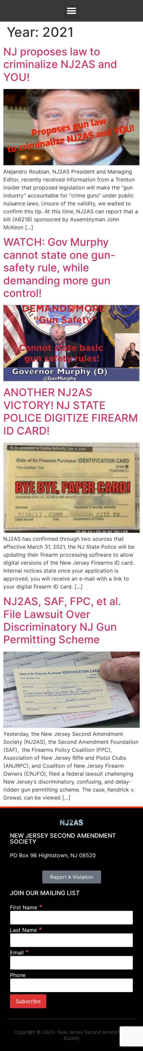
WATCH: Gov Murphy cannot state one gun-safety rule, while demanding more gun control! (59, 268)
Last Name (26, 930)
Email (19, 952)
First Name (26, 907)
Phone (18, 975)
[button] (71, 10)
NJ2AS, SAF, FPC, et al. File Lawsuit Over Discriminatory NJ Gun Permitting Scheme (62, 620)
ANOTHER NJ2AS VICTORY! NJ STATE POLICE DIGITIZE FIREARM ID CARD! (70, 411)
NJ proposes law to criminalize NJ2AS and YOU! (60, 64)
